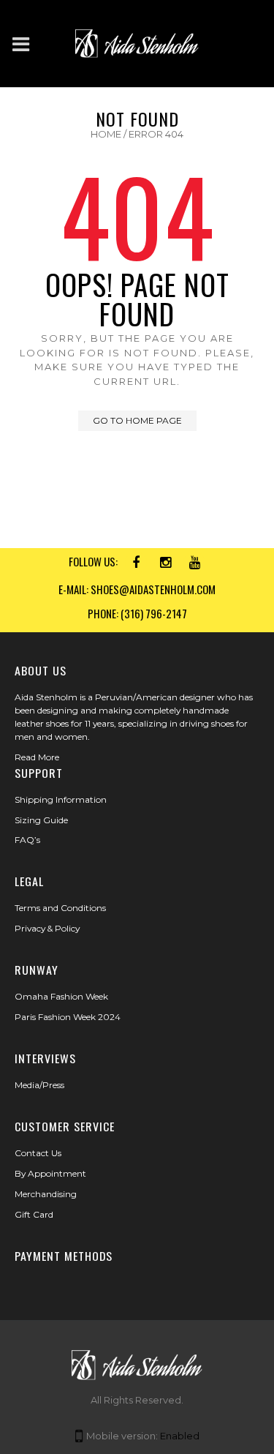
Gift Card (34, 1214)
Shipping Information (61, 799)
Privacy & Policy (47, 928)
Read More (37, 757)
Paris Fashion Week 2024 (68, 1016)
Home (106, 134)
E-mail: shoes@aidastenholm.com (137, 589)
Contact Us (38, 1152)
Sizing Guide (41, 819)
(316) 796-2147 (154, 613)
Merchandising (46, 1193)
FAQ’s (27, 839)
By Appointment (50, 1173)
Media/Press (39, 1084)
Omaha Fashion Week (61, 996)
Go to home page (137, 420)
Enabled (179, 1436)
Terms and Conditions (60, 907)
